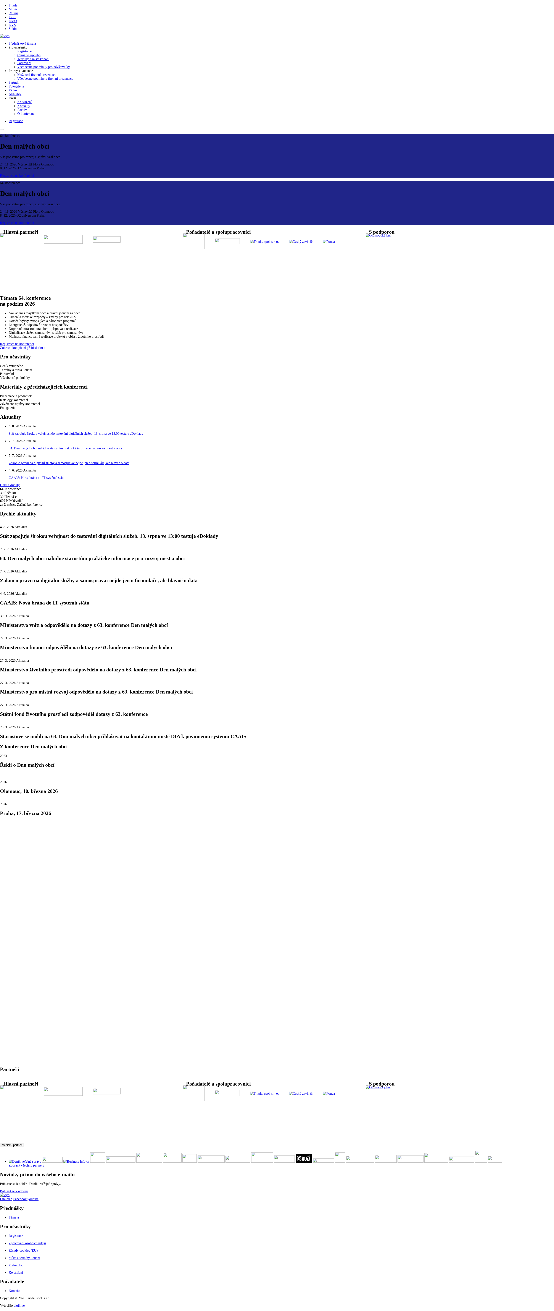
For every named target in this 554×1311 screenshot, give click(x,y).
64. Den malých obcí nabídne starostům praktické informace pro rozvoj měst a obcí (65, 448)
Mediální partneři (12, 1145)
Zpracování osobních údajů (27, 1243)
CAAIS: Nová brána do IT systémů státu (36, 478)
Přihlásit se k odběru (14, 1191)
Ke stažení (24, 102)
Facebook (20, 1199)
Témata (14, 1217)
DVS (12, 25)
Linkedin (6, 1199)
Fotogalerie (16, 86)
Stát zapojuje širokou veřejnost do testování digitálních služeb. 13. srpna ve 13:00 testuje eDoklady (76, 433)
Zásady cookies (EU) (23, 1250)
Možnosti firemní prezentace (36, 74)
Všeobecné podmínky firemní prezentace (45, 78)
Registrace (24, 51)
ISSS (12, 17)
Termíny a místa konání (33, 59)
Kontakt (14, 1291)
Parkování (24, 63)
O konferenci (26, 113)
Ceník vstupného (28, 55)
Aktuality (15, 94)
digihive (19, 1305)
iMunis (13, 13)
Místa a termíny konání (24, 1258)
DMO (13, 21)
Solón (13, 29)
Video (13, 90)
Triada (13, 5)
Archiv (22, 110)
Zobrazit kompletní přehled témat (22, 348)
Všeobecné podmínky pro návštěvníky (43, 67)
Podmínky (16, 1265)
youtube (33, 1199)
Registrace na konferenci (17, 175)
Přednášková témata (22, 43)
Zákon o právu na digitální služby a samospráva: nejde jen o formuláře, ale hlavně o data (69, 463)
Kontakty (23, 106)
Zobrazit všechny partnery (26, 1165)
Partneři (14, 82)
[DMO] (5, 36)
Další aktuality (10, 485)
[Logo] (5, 1195)
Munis (13, 9)
